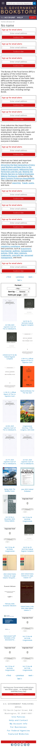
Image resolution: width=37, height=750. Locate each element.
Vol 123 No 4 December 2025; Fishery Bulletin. (9, 519)
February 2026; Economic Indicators (9, 605)
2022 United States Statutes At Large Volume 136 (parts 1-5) (10, 576)
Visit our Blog (18, 742)
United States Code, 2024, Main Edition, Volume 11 (27, 608)
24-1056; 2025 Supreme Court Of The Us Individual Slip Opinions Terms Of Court (10, 327)
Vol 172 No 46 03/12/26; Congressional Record (27, 638)
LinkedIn (28, 745)
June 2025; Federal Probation (27, 490)
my (8, 17)
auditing (16, 251)
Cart (33, 17)
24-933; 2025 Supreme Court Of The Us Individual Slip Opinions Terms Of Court (10, 428)
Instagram (18, 745)
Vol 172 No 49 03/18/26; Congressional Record (9, 549)
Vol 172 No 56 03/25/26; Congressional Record (27, 519)
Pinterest (25, 745)
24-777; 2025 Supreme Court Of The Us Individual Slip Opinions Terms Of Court (10, 462)
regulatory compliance (10, 246)
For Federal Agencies (18, 730)
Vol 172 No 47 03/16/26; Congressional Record (9, 668)
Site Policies (18, 717)
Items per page (15, 295)
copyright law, (18, 255)
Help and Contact (18, 720)
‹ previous (19, 277)
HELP (20, 17)
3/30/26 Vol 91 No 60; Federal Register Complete (10, 357)
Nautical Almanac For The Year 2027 (27, 392)
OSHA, (11, 253)
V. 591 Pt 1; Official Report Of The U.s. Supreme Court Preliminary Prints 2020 (10, 394)
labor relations (20, 253)
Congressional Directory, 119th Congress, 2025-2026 (27, 428)
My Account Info (18, 723)
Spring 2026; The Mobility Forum (9, 490)
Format (18, 285)
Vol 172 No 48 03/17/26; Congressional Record (27, 668)
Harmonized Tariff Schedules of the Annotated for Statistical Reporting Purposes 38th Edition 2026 (9, 638)
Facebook (12, 745)
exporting (16, 183)
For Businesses (18, 727)
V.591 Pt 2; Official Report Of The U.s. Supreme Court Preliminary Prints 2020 (27, 360)
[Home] (18, 13)
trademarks (6, 255)
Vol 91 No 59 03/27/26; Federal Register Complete (27, 549)
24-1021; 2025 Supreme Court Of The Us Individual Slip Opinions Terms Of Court (27, 462)
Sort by (11, 291)
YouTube (22, 745)
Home (3, 22)
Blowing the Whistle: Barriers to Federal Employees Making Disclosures (17, 173)
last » (19, 280)
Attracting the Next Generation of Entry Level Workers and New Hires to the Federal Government (18, 167)
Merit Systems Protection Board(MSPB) (17, 178)
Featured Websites (18, 734)
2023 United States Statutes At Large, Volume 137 (27, 576)
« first (8, 277)
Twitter (15, 745)
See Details (18, 694)
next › (30, 277)
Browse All (10, 22)
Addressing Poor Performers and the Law (17, 170)
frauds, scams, (28, 183)
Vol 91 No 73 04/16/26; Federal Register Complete (27, 323)
